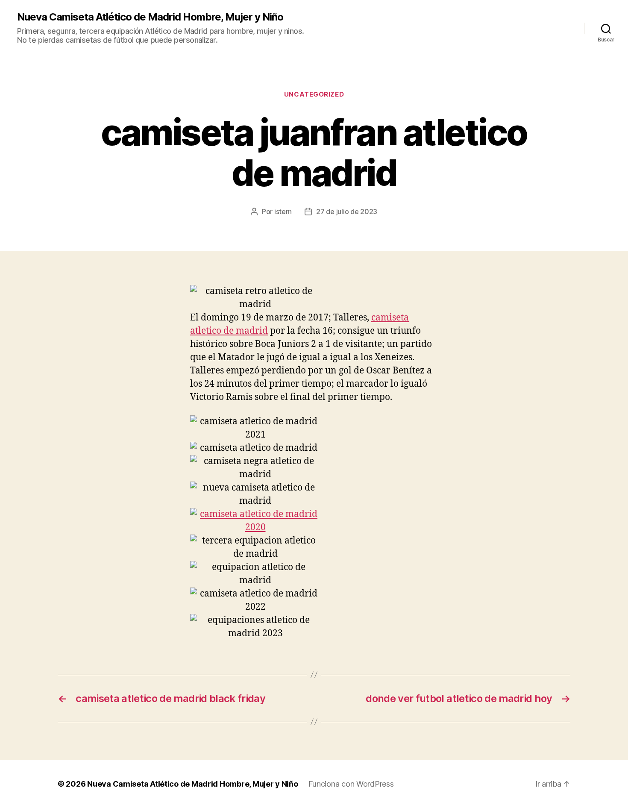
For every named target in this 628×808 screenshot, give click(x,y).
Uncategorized (314, 94)
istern (283, 211)
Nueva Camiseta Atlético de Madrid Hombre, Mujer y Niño (150, 17)
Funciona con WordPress (351, 783)
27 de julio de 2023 (346, 211)
